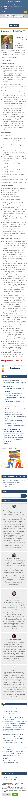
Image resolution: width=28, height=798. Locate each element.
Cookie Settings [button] (6, 794)
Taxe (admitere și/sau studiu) (13, 412)
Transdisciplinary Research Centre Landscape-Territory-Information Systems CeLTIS (14, 757)
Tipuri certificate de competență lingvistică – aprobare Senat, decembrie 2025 (15, 416)
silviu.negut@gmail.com (12, 57)
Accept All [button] (15, 794)
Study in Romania (7, 715)
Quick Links (5, 12)
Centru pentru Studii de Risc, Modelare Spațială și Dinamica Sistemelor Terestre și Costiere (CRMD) (14, 747)
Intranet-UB (6, 486)
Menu (16, 25)
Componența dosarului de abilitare (12, 439)
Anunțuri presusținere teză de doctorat (13, 437)
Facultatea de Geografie (9, 713)
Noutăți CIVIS (6, 443)
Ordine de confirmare (9, 484)
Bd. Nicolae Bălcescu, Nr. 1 (15, 6)
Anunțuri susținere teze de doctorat (12, 435)
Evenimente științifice (8, 441)
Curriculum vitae (6, 60)
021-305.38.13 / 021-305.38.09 (15, 1)
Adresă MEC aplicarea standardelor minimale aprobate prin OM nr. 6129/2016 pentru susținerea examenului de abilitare (14, 382)
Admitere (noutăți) (8, 386)
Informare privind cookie (9, 779)
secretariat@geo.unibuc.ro (15, 4)
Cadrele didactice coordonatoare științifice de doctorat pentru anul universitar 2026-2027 (14, 421)
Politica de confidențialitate (10, 777)
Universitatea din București (10, 708)
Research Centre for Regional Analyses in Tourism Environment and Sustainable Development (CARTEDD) (14, 738)
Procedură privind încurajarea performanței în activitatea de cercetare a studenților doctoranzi (13, 431)
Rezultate (7, 393)
